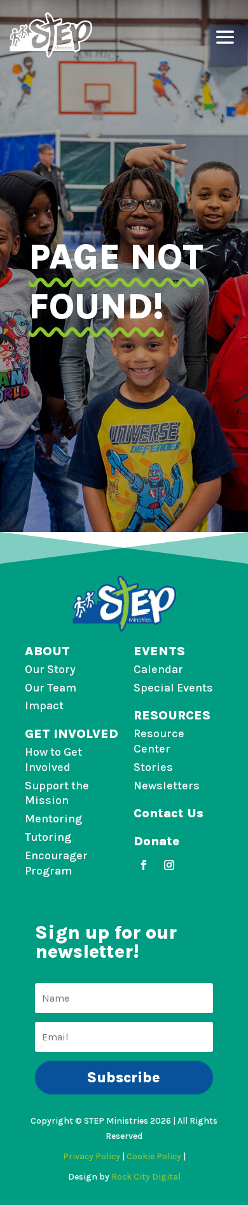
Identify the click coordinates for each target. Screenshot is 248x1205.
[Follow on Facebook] (144, 865)
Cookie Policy (154, 1156)
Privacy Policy (91, 1156)
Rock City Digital (146, 1176)
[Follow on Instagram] (169, 865)
